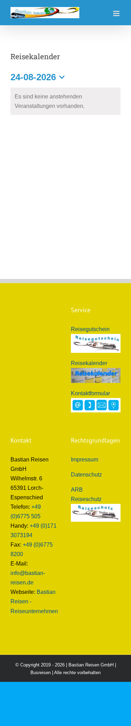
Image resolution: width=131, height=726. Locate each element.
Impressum (84, 460)
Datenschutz (86, 475)
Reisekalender (89, 363)
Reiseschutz (86, 499)
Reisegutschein (90, 329)
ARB (77, 490)
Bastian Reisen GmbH (91, 664)
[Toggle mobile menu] (117, 13)
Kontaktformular (90, 393)
